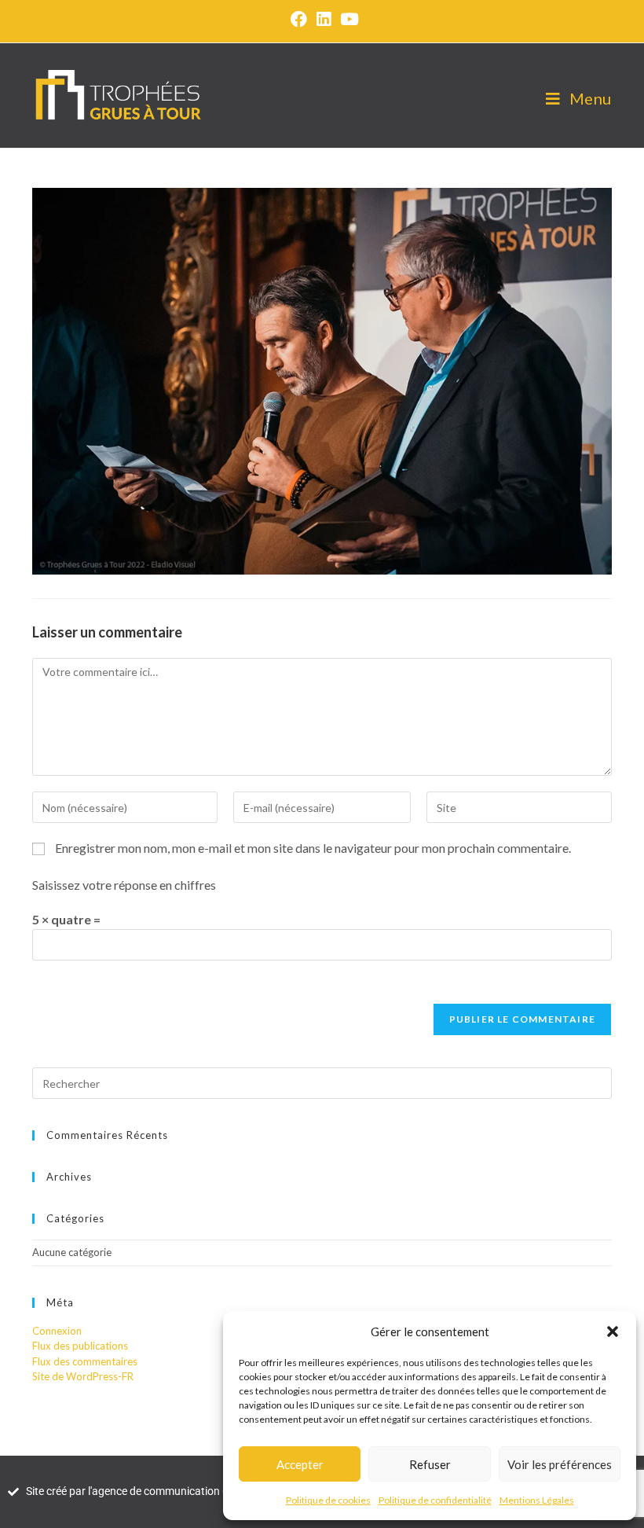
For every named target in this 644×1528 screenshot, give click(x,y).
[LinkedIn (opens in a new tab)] (323, 19)
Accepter (300, 1464)
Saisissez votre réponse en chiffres (124, 884)
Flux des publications (80, 1345)
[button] (612, 1331)
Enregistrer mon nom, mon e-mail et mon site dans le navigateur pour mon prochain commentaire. (313, 847)
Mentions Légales (536, 1500)
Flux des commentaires (84, 1361)
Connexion (57, 1330)
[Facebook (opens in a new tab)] (299, 19)
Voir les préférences (559, 1464)
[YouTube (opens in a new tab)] (347, 19)
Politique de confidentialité (435, 1500)
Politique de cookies (328, 1500)
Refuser (430, 1464)
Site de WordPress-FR (83, 1376)
